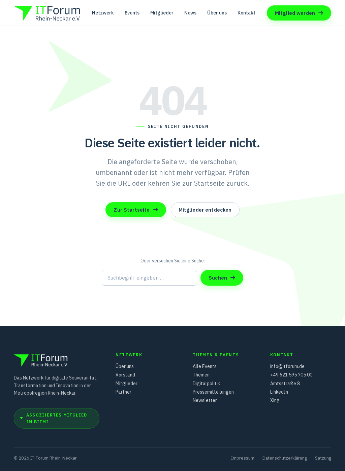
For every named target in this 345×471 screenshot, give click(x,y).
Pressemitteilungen (213, 392)
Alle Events (205, 366)
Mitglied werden (295, 13)
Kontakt (246, 13)
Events (132, 13)
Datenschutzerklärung (284, 458)
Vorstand (125, 375)
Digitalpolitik (206, 384)
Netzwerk (103, 13)
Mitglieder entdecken (205, 210)
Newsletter (205, 400)
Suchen (218, 278)
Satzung (323, 458)
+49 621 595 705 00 (291, 375)
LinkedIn (279, 392)
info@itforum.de (287, 366)
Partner (123, 392)
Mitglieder (162, 13)
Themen (201, 375)
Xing (275, 400)
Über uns (217, 13)
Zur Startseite (132, 210)
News (190, 13)
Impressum (242, 458)
